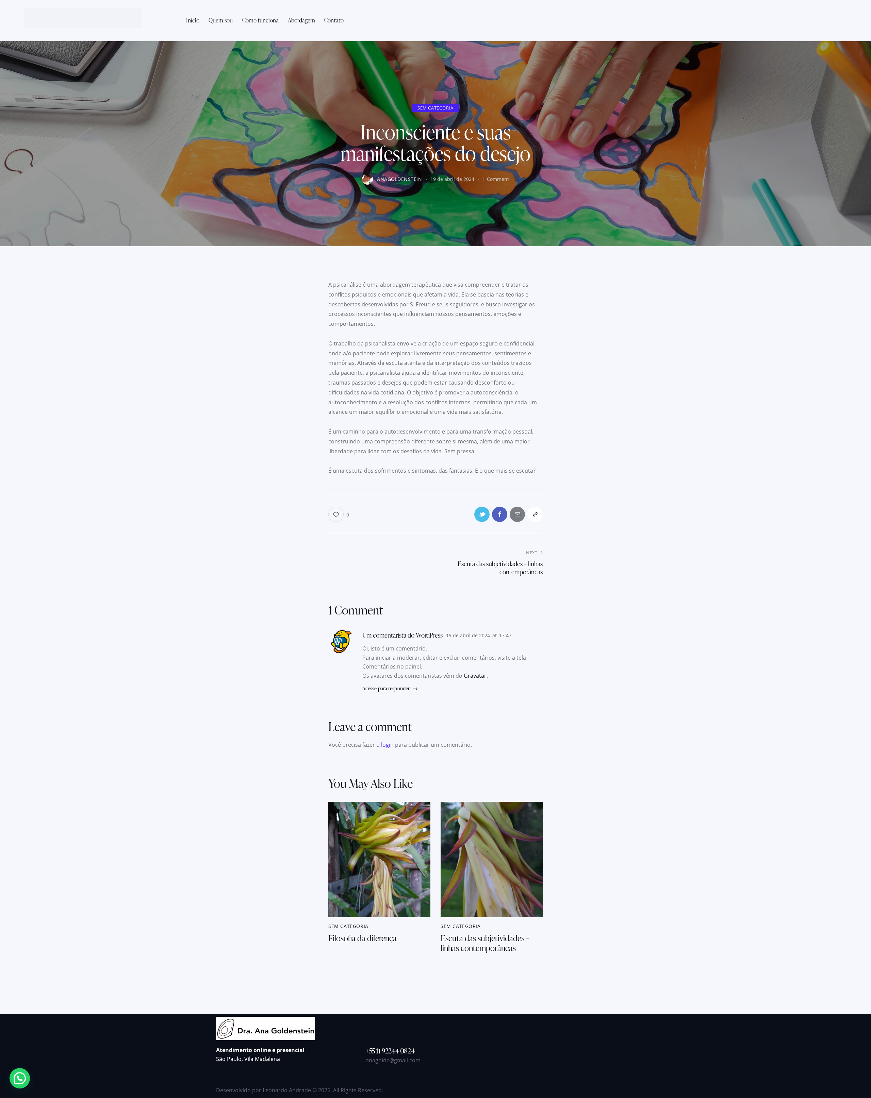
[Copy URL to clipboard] (535, 514)
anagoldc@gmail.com (393, 1060)
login (387, 744)
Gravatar (475, 675)
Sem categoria (435, 108)
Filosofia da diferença (362, 938)
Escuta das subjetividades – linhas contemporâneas (485, 943)
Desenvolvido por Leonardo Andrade (263, 1090)
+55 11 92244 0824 (390, 1050)
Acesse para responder (386, 688)
